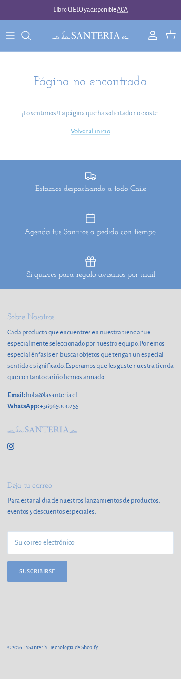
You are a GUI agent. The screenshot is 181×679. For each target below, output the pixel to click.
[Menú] (10, 35)
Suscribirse (37, 571)
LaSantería (35, 647)
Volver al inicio (90, 131)
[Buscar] (30, 35)
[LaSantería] (90, 35)
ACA (122, 10)
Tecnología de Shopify (74, 647)
